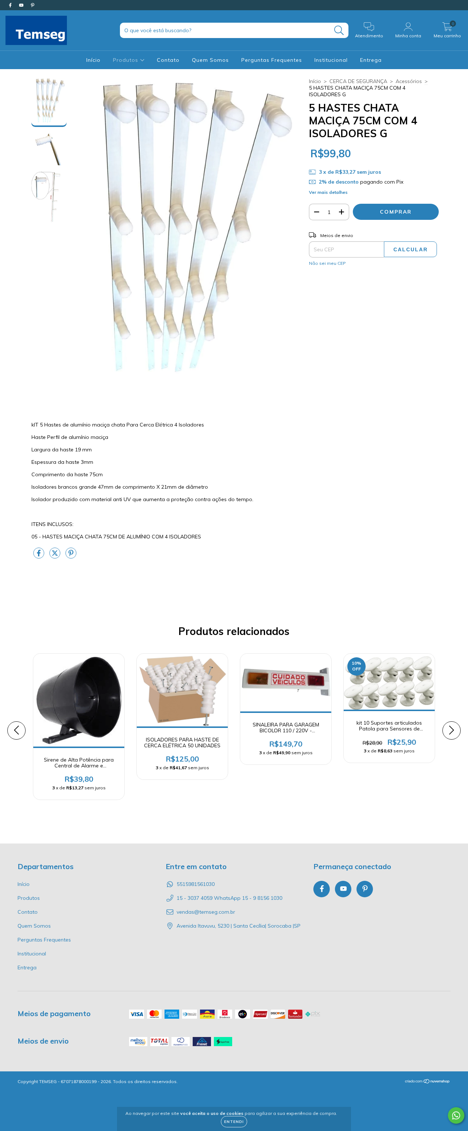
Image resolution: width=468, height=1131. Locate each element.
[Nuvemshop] (427, 1082)
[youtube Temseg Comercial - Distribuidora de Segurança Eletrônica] (21, 5)
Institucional (331, 60)
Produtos (126, 60)
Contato (168, 60)
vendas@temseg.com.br (206, 912)
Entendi (234, 1121)
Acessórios (409, 81)
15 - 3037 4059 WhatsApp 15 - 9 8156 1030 (229, 898)
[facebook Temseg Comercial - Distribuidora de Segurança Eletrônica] (10, 5)
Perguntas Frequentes (271, 60)
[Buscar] (339, 30)
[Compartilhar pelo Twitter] (55, 556)
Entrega (371, 60)
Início (93, 60)
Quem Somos (210, 60)
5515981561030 (196, 884)
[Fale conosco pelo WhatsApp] (456, 1115)
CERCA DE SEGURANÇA (358, 81)
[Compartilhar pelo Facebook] (39, 556)
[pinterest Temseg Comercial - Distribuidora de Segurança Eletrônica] (32, 5)
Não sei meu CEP (327, 263)
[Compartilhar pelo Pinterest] (70, 556)
